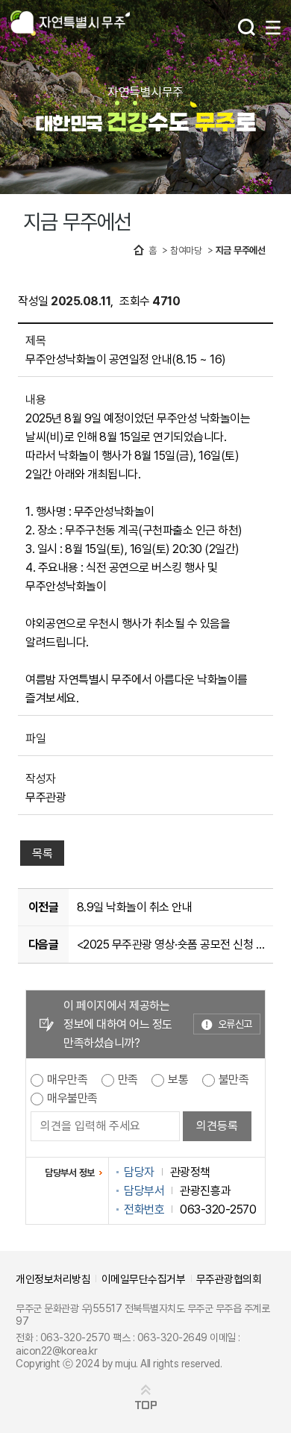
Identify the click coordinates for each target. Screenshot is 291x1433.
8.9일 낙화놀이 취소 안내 (135, 907)
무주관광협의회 (229, 1278)
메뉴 (273, 27)
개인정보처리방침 (53, 1278)
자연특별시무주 (70, 24)
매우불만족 (72, 1098)
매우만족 (67, 1080)
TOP (145, 1405)
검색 (246, 27)
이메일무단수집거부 (143, 1278)
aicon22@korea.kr (56, 1350)
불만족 (234, 1080)
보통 (178, 1080)
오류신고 (235, 1024)
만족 (128, 1080)
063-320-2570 (75, 1337)
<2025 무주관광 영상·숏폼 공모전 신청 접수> (173, 944)
